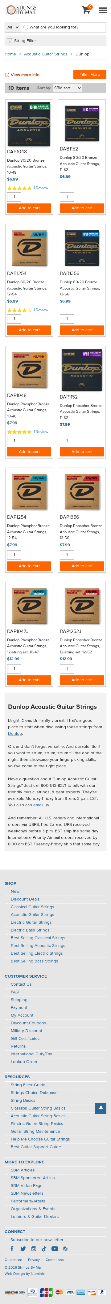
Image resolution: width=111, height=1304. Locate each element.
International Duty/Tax (31, 1054)
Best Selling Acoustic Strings (38, 946)
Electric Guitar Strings (31, 922)
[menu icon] (103, 11)
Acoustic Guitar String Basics (38, 1116)
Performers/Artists (28, 1201)
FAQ (15, 992)
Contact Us (21, 984)
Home (10, 54)
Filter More (90, 74)
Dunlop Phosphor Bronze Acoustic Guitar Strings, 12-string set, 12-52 (81, 646)
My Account (22, 1015)
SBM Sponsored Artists (33, 1178)
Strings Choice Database (34, 1093)
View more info (25, 75)
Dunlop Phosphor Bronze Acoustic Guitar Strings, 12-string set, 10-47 (28, 646)
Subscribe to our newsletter (37, 1240)
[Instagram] (33, 1249)
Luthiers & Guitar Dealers (35, 1217)
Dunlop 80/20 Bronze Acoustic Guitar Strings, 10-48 (27, 167)
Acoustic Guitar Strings (46, 54)
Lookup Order (24, 1062)
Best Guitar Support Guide (36, 1147)
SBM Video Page (27, 1186)
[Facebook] (12, 1249)
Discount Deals (25, 899)
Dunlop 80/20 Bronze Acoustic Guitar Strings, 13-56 (80, 288)
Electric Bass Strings (30, 930)
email (38, 805)
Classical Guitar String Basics (38, 1108)
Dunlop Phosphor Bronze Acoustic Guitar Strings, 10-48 (28, 410)
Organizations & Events (33, 1209)
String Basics (23, 1100)
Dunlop (15, 733)
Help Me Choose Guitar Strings (40, 1139)
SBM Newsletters (27, 1193)
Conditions (55, 1260)
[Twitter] (23, 1249)
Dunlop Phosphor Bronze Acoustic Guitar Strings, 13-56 (81, 532)
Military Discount (26, 1031)
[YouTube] (54, 1249)
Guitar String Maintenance (35, 1131)
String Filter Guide (28, 1085)
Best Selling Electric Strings (37, 953)
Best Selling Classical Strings (38, 938)
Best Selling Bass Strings (34, 961)
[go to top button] (100, 1108)
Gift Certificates (25, 1038)
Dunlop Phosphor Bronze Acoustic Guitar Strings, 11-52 (81, 412)
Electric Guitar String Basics (37, 1124)
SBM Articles (23, 1170)
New (15, 891)
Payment (19, 1007)
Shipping (19, 1000)
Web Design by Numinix (25, 1274)
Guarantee (13, 1260)
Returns (18, 1046)
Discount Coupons (28, 1023)
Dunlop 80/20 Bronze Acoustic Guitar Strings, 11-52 (80, 164)
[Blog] (65, 1249)
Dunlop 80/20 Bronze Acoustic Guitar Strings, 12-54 (27, 288)
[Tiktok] (44, 1249)
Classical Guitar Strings (32, 907)
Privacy (34, 1260)
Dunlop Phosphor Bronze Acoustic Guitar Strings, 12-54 (28, 532)
